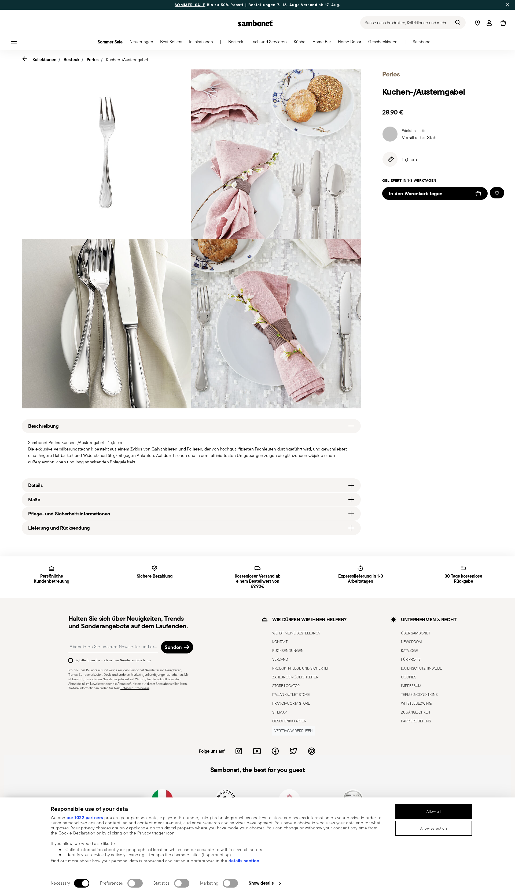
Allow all (433, 811)
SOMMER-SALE (190, 5)
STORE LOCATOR (286, 685)
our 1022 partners (85, 817)
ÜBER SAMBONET (415, 633)
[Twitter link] (293, 751)
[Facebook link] (275, 751)
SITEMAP (279, 712)
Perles (93, 59)
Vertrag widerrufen (293, 730)
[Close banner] (507, 5)
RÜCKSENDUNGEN (288, 650)
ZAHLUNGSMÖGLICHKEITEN (295, 677)
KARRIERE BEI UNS (416, 721)
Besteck (71, 59)
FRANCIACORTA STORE (291, 703)
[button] (141, 43)
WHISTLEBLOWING (416, 703)
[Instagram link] (238, 751)
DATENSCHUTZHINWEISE (421, 668)
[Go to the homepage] (255, 23)
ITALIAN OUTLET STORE (291, 694)
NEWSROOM (411, 641)
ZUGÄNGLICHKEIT (416, 712)
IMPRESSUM (411, 685)
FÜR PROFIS (411, 659)
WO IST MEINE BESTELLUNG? (296, 633)
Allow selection (433, 828)
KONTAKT (280, 641)
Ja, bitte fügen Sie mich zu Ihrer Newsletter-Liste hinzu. (113, 660)
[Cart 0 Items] (502, 23)
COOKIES (408, 677)
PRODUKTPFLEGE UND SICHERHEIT (301, 668)
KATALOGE (409, 650)
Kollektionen (44, 59)
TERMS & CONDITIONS (419, 694)
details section (244, 861)
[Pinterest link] (311, 751)
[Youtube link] (257, 751)
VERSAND (280, 659)
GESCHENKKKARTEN (289, 721)
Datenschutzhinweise (134, 688)
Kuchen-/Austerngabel (127, 60)
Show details (261, 883)
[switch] (135, 883)
